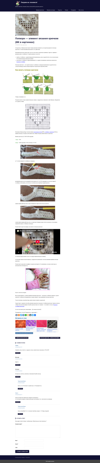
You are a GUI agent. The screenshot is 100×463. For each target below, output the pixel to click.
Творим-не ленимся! (29, 2)
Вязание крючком (40, 10)
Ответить (18, 364)
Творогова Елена (22, 381)
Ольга (16, 393)
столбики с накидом (49, 132)
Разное (66, 10)
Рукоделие (73, 10)
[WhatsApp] (26, 315)
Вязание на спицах (51, 10)
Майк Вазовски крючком (22, 338)
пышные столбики (20, 61)
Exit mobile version (50, 461)
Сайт (16, 447)
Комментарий (18, 424)
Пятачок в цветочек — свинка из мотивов (49, 338)
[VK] (16, 315)
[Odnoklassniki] (19, 315)
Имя (16, 440)
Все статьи (81, 10)
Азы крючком (24, 44)
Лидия (16, 345)
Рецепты (60, 10)
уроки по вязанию (29, 333)
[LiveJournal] (30, 315)
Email (16, 444)
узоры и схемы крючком (20, 333)
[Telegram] (32, 315)
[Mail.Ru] (23, 315)
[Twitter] (21, 315)
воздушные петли (38, 132)
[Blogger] (28, 315)
